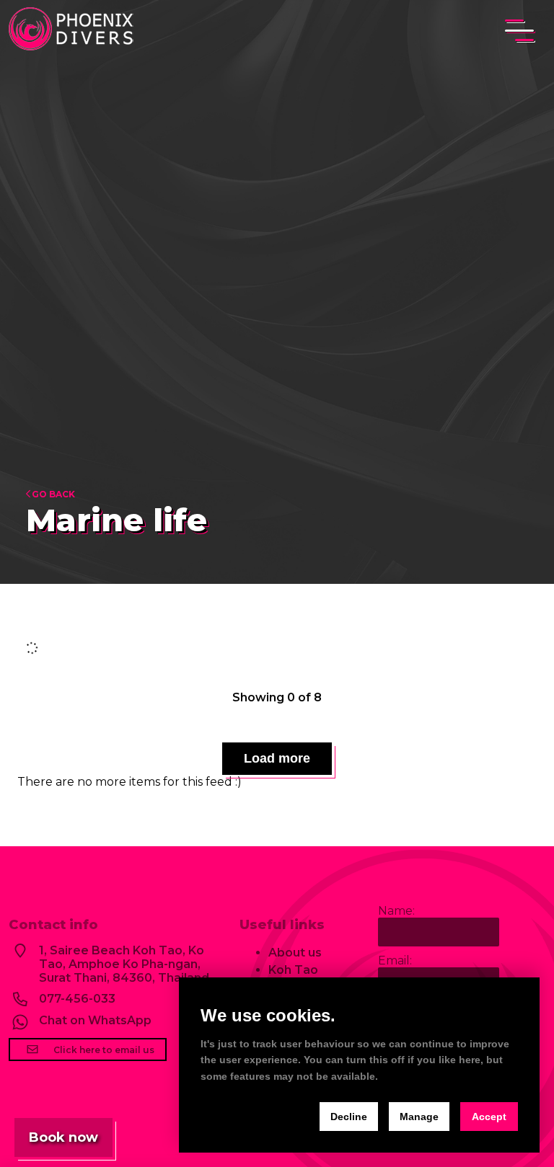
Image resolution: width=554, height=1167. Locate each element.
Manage (419, 1116)
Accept (489, 1116)
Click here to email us (102, 1049)
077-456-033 (77, 999)
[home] (73, 30)
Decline (348, 1116)
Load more (277, 758)
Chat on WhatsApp (95, 1020)
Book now (63, 1137)
